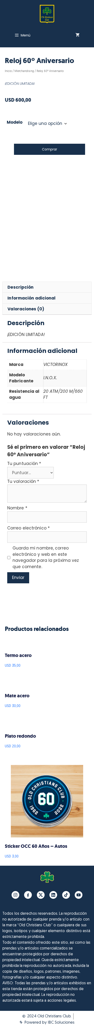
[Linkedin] (53, 895)
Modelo (15, 122)
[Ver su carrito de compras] (77, 35)
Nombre (17, 508)
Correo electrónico (28, 528)
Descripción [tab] (20, 287)
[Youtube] (78, 895)
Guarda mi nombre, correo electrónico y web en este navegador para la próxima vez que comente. (46, 557)
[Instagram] (15, 895)
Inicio (8, 71)
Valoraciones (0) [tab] (25, 309)
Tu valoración (23, 481)
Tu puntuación (24, 463)
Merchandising (24, 71)
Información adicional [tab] (31, 298)
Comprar (49, 149)
